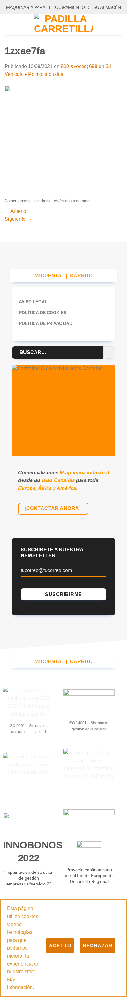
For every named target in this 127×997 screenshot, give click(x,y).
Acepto (60, 945)
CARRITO (81, 275)
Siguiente (18, 219)
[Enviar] (109, 352)
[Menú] (8, 24)
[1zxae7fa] (63, 136)
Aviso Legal (33, 301)
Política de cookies (42, 312)
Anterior (16, 211)
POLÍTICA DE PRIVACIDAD (45, 323)
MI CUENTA (48, 275)
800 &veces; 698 (79, 66)
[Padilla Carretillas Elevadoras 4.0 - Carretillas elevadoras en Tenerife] (63, 24)
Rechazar (98, 945)
